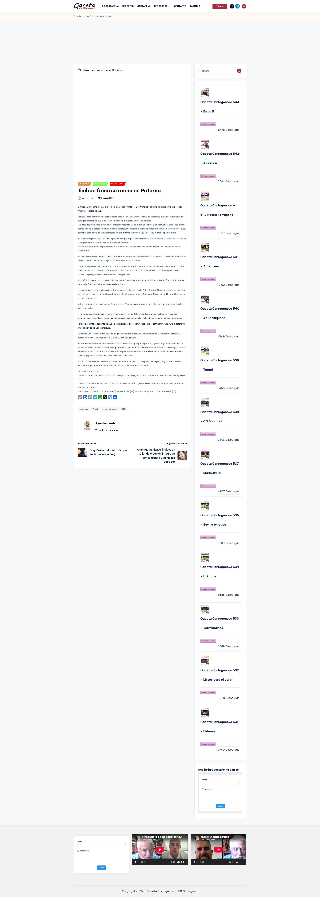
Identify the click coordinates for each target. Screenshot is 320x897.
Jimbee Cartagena (110, 409)
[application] (160, 849)
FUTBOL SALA (117, 184)
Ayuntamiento (105, 423)
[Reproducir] (136, 862)
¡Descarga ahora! (208, 124)
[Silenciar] (178, 862)
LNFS (124, 409)
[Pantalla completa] (182, 862)
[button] (219, 6)
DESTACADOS (100, 184)
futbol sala (84, 409)
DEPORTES (84, 184)
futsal (95, 409)
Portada (77, 16)
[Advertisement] (160, 38)
